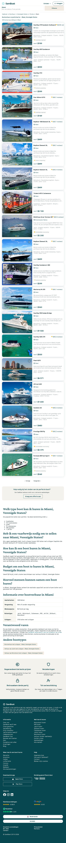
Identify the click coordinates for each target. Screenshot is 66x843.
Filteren (54, 8)
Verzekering (7, 728)
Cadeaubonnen (8, 734)
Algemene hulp (39, 755)
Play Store (18, 784)
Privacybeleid (38, 827)
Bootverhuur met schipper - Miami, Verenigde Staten (20, 644)
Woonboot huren (39, 734)
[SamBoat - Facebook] (4, 794)
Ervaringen (6, 744)
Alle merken (38, 742)
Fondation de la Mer (10, 742)
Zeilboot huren (39, 728)
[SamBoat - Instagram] (8, 794)
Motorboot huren (40, 722)
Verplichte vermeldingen (10, 827)
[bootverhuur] (8, 3)
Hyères (5, 759)
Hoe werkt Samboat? (41, 757)
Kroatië (5, 765)
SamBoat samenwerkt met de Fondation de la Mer (45, 632)
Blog (4, 746)
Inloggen (59, 3)
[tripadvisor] (8, 809)
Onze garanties (8, 726)
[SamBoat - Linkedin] (11, 794)
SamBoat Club (8, 736)
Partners (37, 828)
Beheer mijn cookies (41, 761)
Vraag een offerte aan (33, 496)
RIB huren (37, 724)
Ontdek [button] (46, 3)
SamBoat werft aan (9, 724)
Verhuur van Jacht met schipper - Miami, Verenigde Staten (22, 649)
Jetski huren (38, 732)
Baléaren (6, 767)
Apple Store (19, 779)
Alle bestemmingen (9, 769)
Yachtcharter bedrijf (10, 732)
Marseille (6, 755)
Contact (37, 759)
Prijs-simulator (8, 730)
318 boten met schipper (25, 619)
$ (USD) (32, 821)
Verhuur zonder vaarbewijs (43, 736)
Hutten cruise (38, 738)
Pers (4, 740)
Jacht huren (38, 726)
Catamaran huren (40, 730)
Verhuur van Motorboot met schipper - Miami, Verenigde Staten (24, 653)
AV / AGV (6, 828)
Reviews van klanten (10, 738)
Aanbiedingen (38, 740)
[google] (37, 802)
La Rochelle (7, 761)
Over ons (6, 722)
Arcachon (6, 757)
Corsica (5, 763)
